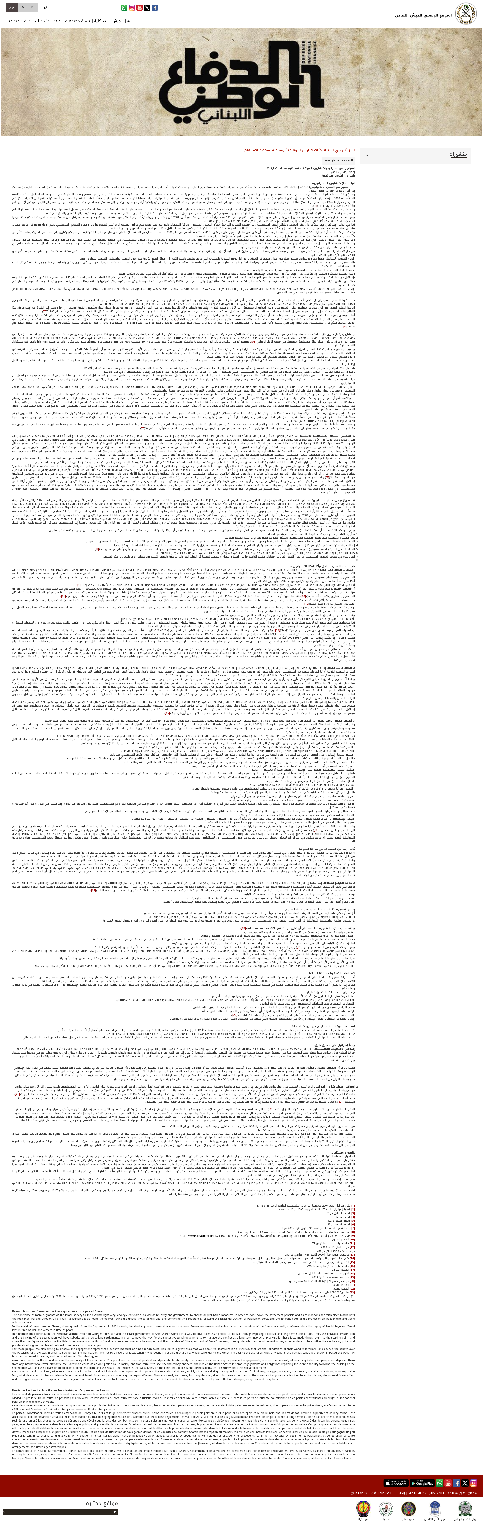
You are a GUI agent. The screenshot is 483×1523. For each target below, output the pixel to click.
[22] (340, 1101)
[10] (303, 596)
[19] (299, 947)
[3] (176, 319)
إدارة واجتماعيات (18, 21)
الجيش (117, 21)
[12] (306, 603)
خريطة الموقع (359, 1492)
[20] (234, 1015)
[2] (44, 311)
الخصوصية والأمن (381, 1492)
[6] (142, 428)
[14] (169, 675)
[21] (17, 1094)
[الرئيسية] (466, 13)
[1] (315, 205)
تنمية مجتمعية (77, 21)
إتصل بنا (400, 1492)
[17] (93, 890)
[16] (316, 830)
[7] (327, 477)
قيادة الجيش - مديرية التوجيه (426, 1492)
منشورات (42, 21)
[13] (277, 630)
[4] (345, 326)
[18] (243, 928)
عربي (12, 7)
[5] (253, 341)
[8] (97, 549)
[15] (167, 713)
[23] (271, 1109)
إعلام (57, 21)
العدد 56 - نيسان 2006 (338, 160)
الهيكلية (101, 21)
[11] (63, 596)
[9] (79, 585)
